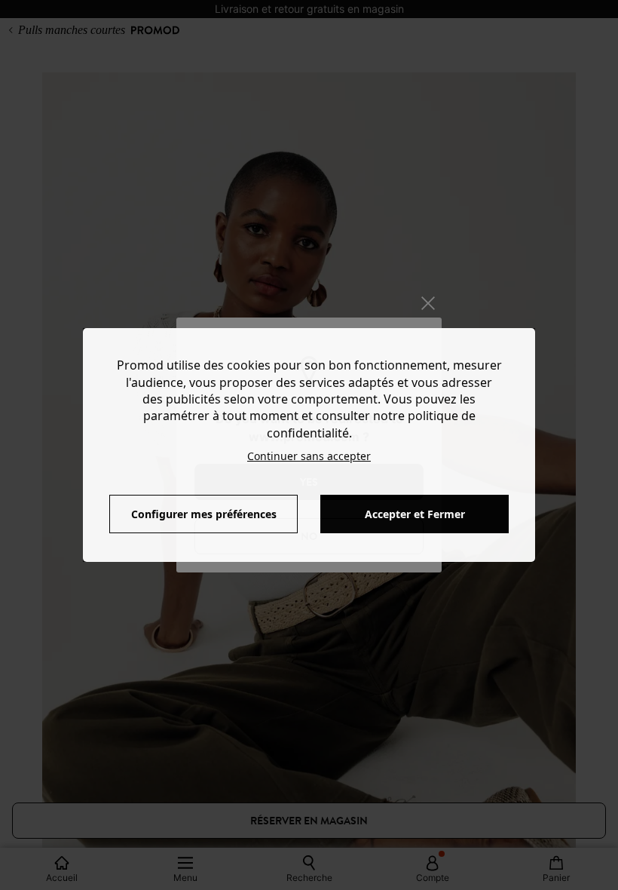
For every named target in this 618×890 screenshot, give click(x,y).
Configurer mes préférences (204, 514)
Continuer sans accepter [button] (309, 456)
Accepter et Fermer (415, 514)
